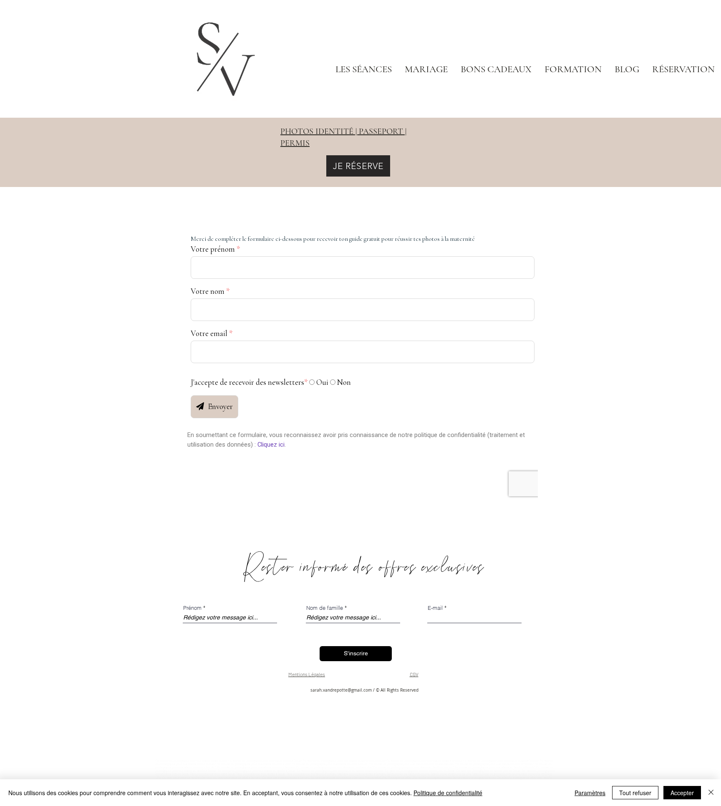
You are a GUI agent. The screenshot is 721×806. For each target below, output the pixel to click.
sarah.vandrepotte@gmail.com (341, 690)
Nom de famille (324, 608)
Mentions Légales (306, 674)
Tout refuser (635, 792)
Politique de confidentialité (447, 792)
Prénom (192, 608)
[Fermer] (711, 792)
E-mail (435, 608)
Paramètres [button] (590, 792)
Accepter (682, 792)
